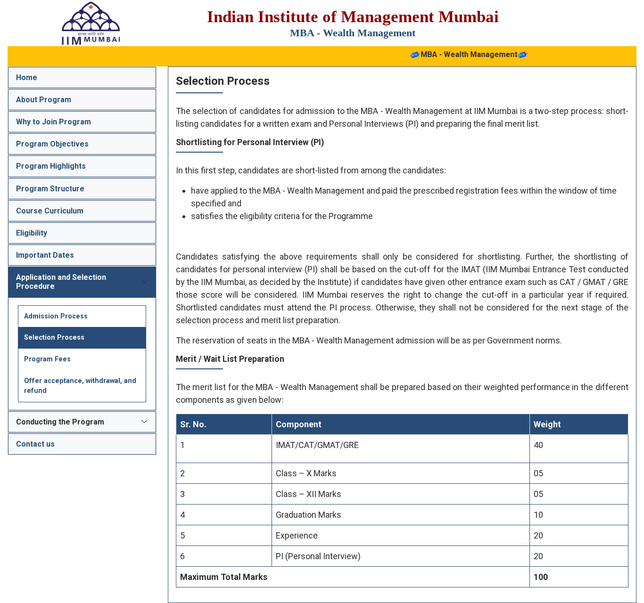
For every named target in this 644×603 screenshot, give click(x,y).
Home (26, 77)
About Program (43, 99)
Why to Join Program (53, 121)
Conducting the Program (60, 421)
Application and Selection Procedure (61, 282)
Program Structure (50, 188)
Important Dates (45, 255)
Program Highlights (51, 166)
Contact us (35, 444)
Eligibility (31, 232)
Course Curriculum (49, 210)
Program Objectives (52, 143)
